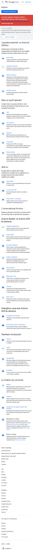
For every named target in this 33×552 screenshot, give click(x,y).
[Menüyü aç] (2, 2)
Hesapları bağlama (11, 245)
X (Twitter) (4, 483)
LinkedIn (3, 480)
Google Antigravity (6, 504)
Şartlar (3, 544)
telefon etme (13, 424)
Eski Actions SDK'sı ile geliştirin (15, 324)
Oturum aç (28, 2)
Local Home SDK (11, 190)
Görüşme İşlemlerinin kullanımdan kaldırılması (15, 21)
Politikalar (9, 370)
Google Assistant (5, 450)
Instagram (4, 477)
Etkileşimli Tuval (11, 276)
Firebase (3, 498)
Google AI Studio (5, 501)
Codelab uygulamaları (12, 226)
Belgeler (4, 7)
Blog (2, 472)
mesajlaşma (22, 424)
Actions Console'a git (9, 11)
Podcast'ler (9, 142)
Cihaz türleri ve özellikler (13, 199)
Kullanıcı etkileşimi (11, 257)
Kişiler (7, 424)
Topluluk (3, 464)
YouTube (3, 485)
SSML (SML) (10, 235)
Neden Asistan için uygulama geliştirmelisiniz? (13, 453)
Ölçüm (8, 347)
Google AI (3, 534)
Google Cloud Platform (7, 531)
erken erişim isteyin (20, 440)
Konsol (8, 339)
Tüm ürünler (4, 537)
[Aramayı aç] (23, 2)
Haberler (9, 133)
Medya (8, 384)
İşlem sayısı (10, 297)
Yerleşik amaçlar (11, 90)
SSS (7, 112)
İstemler (8, 286)
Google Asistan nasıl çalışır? (8, 456)
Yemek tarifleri (10, 152)
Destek (3, 461)
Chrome (3, 495)
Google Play (4, 509)
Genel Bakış (9, 57)
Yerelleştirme (10, 358)
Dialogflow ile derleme (13, 316)
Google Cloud (4, 506)
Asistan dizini (4, 459)
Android (3, 493)
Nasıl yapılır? (10, 122)
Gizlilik (8, 544)
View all (3, 512)
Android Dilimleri (11, 75)
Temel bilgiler (10, 267)
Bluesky (3, 474)
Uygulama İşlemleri (12, 66)
